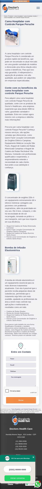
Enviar (21, 400)
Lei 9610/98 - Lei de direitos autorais (25, 412)
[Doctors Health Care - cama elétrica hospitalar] (10, 12)
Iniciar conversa (17, 478)
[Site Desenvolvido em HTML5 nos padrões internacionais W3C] (19, 483)
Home (18, 455)
